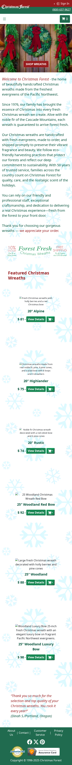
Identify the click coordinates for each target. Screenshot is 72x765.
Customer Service (40, 733)
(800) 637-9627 (61, 9)
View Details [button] (36, 319)
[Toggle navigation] (4, 19)
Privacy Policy (58, 733)
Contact (24, 733)
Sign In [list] (64, 3)
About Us (11, 733)
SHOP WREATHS (36, 64)
